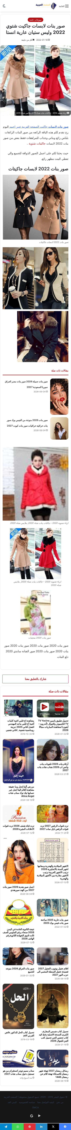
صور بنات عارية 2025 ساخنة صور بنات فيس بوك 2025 (54, 921)
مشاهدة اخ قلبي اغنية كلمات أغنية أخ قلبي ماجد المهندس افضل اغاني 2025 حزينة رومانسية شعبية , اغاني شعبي (20, 725)
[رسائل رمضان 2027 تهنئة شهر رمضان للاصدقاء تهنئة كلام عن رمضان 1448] (52, 1058)
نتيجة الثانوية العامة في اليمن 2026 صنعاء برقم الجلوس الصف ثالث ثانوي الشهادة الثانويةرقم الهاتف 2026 (18, 934)
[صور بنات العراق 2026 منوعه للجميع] (18, 956)
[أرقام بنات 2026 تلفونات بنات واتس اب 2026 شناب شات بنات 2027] (52, 750)
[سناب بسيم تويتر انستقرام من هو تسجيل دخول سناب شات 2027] (18, 1058)
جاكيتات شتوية (37, 143)
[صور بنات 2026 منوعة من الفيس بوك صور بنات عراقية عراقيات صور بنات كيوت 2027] (59, 428)
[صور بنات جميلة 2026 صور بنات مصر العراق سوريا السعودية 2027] (59, 397)
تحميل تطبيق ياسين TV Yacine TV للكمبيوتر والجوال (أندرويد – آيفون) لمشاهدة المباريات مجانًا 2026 (53, 725)
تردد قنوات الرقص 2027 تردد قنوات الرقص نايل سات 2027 (54, 827)
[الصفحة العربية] (46, 5)
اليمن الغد (12, 1102)
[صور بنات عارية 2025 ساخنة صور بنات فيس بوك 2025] (52, 908)
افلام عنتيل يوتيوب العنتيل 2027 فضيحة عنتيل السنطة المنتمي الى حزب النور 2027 (52, 971)
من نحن (59, 1102)
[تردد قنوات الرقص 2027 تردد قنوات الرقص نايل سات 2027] (52, 814)
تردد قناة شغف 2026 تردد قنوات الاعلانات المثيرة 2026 (18, 827)
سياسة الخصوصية (27, 1102)
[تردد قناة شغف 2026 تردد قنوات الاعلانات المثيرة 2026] (18, 814)
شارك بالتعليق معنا (35, 679)
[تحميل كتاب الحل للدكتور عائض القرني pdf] (18, 1006)
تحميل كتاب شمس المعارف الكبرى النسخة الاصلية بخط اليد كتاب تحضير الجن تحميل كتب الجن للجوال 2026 (53, 1036)
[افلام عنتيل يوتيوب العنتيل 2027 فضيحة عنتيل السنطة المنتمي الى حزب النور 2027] (52, 956)
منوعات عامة (35, 19)
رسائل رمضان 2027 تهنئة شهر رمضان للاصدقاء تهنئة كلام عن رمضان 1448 (53, 1073)
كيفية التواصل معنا (45, 1102)
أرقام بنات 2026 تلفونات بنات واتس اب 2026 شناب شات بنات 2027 (52, 767)
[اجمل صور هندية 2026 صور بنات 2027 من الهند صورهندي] (18, 860)
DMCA (35, 1107)
